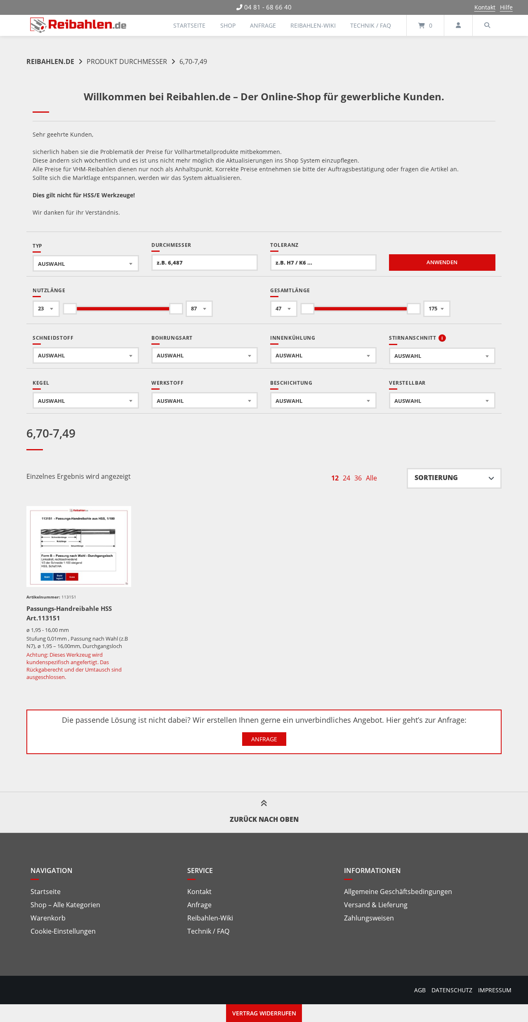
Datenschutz (451, 990)
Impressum (495, 990)
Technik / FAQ (370, 25)
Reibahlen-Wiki (313, 25)
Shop (228, 25)
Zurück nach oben (264, 819)
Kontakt (484, 7)
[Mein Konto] (458, 25)
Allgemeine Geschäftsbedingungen (398, 891)
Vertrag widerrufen (264, 1013)
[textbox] (86, 264)
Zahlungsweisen (369, 918)
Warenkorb (48, 918)
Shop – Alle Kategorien (65, 904)
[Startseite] (78, 25)
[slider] (70, 309)
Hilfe (506, 7)
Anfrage (263, 25)
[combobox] (86, 263)
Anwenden (442, 262)
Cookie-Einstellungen (63, 931)
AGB (420, 990)
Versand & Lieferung (376, 904)
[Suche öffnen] (487, 25)
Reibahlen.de (50, 61)
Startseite (189, 25)
